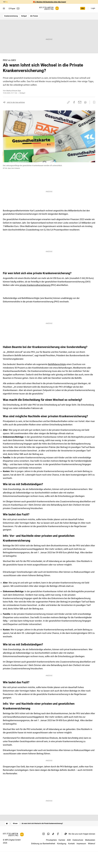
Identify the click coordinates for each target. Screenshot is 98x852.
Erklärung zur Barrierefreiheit (43, 843)
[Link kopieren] (68, 102)
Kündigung (61, 843)
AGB (69, 840)
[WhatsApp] (48, 834)
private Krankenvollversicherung (35, 285)
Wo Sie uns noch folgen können (81, 834)
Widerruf (91, 843)
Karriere (62, 840)
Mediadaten (90, 840)
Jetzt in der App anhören (16, 102)
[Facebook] (58, 834)
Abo (82, 8)
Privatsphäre (51, 840)
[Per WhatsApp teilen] (85, 102)
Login (93, 8)
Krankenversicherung (11, 16)
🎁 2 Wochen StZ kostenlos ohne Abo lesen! (49, 2)
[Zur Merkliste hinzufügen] (93, 102)
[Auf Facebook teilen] (74, 102)
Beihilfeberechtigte (57, 364)
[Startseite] (7, 823)
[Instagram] (44, 834)
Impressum (81, 843)
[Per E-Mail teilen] (79, 102)
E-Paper (12, 8)
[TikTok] (53, 834)
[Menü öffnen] (4, 8)
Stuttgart (24, 16)
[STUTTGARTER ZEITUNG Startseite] (49, 8)
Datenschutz (78, 840)
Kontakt (71, 843)
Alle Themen (34, 16)
